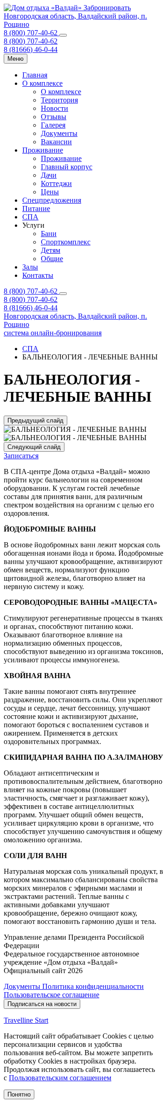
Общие (52, 259)
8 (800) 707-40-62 (31, 33)
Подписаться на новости (42, 1003)
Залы (30, 267)
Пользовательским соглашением (60, 1078)
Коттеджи (56, 183)
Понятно (19, 1094)
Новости (54, 108)
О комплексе (42, 83)
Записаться (21, 456)
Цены (50, 192)
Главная (34, 75)
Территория (59, 100)
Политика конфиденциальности (93, 986)
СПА (30, 217)
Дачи (49, 175)
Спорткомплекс (65, 242)
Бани (49, 233)
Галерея (53, 125)
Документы (59, 133)
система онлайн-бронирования (53, 333)
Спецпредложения (51, 200)
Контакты (37, 275)
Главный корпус (66, 167)
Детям (50, 250)
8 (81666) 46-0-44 (31, 49)
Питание (36, 208)
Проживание (42, 150)
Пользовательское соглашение (51, 995)
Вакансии (56, 142)
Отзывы (53, 117)
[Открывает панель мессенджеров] (63, 35)
